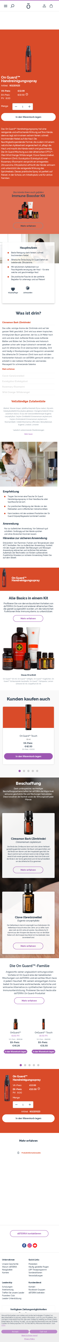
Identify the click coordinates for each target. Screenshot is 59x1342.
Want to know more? (29, 1336)
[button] (20, 771)
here (3, 1325)
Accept (15, 1332)
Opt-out (43, 1332)
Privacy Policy (29, 1339)
